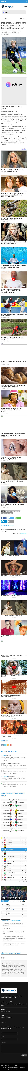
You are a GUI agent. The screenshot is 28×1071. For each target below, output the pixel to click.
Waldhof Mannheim (7, 513)
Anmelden (3, 1)
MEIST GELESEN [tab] (5, 920)
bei (15, 765)
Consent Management (6, 1069)
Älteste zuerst (23, 533)
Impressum (4, 1067)
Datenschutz (11, 1067)
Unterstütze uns (16, 1069)
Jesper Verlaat (16, 511)
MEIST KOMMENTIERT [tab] (16, 920)
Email (2, 1036)
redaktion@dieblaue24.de (6, 1017)
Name (2, 1030)
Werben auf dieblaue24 (20, 1067)
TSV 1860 (8, 511)
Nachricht (3, 1042)
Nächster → (23, 18)
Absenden (24, 1055)
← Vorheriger (5, 18)
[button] (4, 518)
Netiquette (18, 1065)
